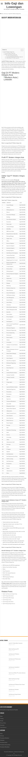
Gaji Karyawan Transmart (14, 689)
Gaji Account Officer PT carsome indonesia (17, 672)
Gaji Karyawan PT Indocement (15, 658)
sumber (3, 172)
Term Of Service (3, 727)
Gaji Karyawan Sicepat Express (15, 694)
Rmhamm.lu (11, 751)
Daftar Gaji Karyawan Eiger (14, 678)
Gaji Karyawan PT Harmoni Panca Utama (17, 684)
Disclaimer (2, 725)
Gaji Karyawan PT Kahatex (14, 654)
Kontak (1, 720)
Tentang (1, 718)
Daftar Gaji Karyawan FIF (14, 649)
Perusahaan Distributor (4, 738)
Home (2, 13)
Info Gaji (6, 13)
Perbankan (2, 740)
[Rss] (14, 753)
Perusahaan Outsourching (5, 744)
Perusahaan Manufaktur (4, 746)
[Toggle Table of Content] (21, 50)
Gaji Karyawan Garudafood (14, 667)
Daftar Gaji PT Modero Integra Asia (11, 54)
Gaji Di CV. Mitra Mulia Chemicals (15, 643)
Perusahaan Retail (3, 742)
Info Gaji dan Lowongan (14, 5)
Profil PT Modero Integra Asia (10, 53)
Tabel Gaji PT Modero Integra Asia (13, 55)
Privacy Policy (3, 722)
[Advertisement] (14, 33)
